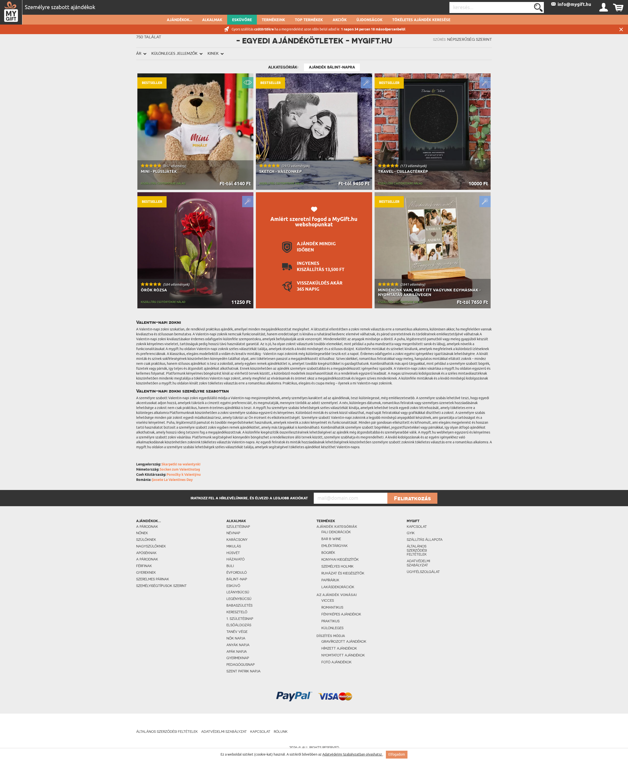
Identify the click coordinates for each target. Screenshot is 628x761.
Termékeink (273, 20)
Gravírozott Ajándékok (343, 641)
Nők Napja (235, 638)
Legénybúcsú (238, 599)
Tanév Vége (237, 632)
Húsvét (233, 553)
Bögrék (328, 553)
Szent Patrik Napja (243, 671)
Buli (230, 566)
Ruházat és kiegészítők (342, 573)
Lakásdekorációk (337, 587)
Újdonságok (369, 20)
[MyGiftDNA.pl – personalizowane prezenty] (11, 12)
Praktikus (330, 621)
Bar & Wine (331, 539)
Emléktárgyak (334, 546)
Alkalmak (212, 20)
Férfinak (144, 566)
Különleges (332, 628)
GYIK (411, 533)
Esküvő (233, 586)
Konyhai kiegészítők (340, 559)
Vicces (327, 600)
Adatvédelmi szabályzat (418, 563)
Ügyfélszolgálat (423, 572)
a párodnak (147, 527)
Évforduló (236, 572)
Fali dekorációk (336, 532)
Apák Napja (236, 651)
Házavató (235, 559)
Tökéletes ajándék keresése (421, 20)
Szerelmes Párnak (152, 579)
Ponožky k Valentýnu (184, 475)
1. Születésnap (239, 619)
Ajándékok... (179, 20)
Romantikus (332, 607)
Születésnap (238, 527)
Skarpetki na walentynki (180, 464)
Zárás (621, 29)
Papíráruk (330, 580)
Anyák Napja (237, 645)
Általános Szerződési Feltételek (417, 550)
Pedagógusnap (240, 664)
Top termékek (309, 20)
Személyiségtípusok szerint (161, 586)
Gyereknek (146, 572)
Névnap (233, 533)
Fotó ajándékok (336, 662)
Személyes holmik (337, 566)
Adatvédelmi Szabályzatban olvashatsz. (352, 754)
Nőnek (142, 533)
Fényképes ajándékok (341, 614)
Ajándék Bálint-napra (332, 67)
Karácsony (237, 540)
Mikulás (233, 546)
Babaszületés (239, 605)
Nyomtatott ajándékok (343, 655)
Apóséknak (146, 553)
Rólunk (281, 732)
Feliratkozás (412, 498)
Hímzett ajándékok (339, 648)
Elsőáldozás (238, 625)
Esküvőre (242, 20)
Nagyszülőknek (151, 546)
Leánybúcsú (237, 592)
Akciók (340, 20)
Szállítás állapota (425, 540)
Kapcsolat (417, 527)
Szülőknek (146, 540)
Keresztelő (236, 612)
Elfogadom (396, 754)
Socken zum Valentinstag (180, 469)
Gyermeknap (237, 658)
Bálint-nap (236, 579)
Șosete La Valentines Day (172, 480)
